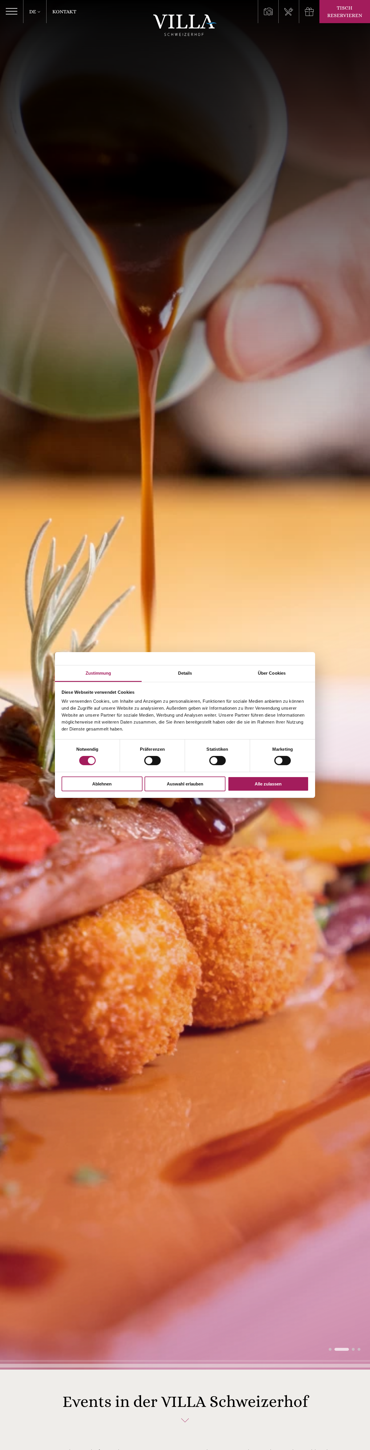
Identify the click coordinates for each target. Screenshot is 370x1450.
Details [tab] (185, 673)
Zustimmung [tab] (98, 673)
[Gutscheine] (309, 11)
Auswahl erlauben (185, 783)
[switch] (152, 760)
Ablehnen (102, 783)
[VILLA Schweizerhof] (185, 25)
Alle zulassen (268, 783)
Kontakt (64, 11)
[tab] (330, 1349)
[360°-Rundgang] (268, 11)
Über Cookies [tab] (272, 673)
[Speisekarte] (288, 11)
